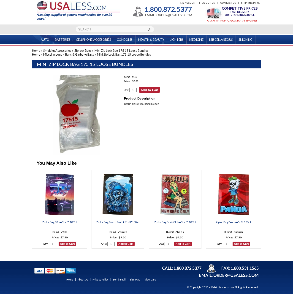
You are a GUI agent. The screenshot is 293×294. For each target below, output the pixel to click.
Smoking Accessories (57, 50)
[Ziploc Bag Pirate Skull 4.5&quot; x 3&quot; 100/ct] (117, 194)
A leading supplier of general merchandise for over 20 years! (74, 16)
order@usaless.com (236, 275)
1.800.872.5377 (168, 9)
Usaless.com (226, 287)
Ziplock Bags (82, 50)
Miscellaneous (52, 54)
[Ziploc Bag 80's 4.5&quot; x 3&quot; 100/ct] (59, 194)
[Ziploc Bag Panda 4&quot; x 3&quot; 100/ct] (233, 194)
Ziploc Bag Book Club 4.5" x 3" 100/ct (175, 222)
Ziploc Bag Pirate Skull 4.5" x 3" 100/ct (117, 222)
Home (36, 50)
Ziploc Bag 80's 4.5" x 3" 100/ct (59, 222)
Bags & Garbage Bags (79, 54)
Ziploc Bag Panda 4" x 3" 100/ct (233, 222)
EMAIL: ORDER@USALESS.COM (168, 15)
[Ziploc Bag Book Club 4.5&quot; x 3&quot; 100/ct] (175, 194)
